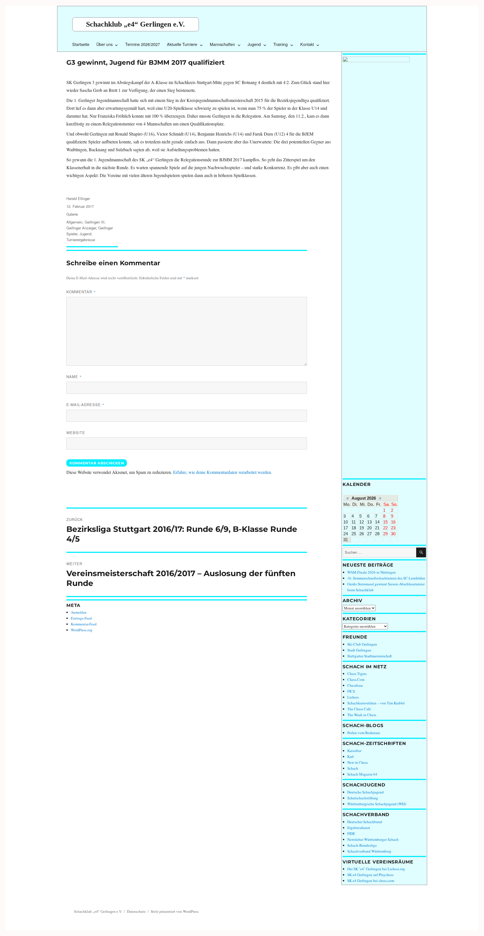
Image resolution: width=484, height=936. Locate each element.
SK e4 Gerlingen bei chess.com (370, 880)
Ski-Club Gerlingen (362, 644)
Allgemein (74, 222)
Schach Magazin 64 (362, 774)
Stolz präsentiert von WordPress (175, 911)
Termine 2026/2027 (142, 44)
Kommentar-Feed (84, 624)
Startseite (80, 44)
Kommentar (81, 291)
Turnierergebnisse (80, 239)
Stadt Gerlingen (359, 650)
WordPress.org (81, 629)
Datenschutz (136, 911)
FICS (351, 691)
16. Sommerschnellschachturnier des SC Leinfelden (386, 578)
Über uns (104, 44)
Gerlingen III (94, 222)
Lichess (353, 697)
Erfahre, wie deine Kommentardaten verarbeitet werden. (222, 472)
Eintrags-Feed (81, 618)
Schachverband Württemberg (369, 851)
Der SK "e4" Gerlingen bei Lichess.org (376, 868)
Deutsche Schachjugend (365, 792)
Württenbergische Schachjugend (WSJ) (376, 803)
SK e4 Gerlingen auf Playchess (370, 874)
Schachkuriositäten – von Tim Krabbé (376, 703)
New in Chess (357, 762)
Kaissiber (354, 750)
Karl (350, 756)
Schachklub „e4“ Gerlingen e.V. (135, 24)
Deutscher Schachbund (364, 821)
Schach (352, 768)
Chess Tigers (357, 673)
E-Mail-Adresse (85, 404)
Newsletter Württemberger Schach (373, 839)
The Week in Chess (361, 714)
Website (75, 432)
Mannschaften (222, 44)
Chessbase (355, 685)
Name (74, 376)
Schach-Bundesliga (362, 845)
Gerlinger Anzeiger (81, 227)
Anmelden (79, 612)
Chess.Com (355, 679)
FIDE (351, 833)
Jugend (254, 44)
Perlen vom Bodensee (363, 732)
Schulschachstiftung (362, 797)
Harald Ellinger (78, 198)
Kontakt (307, 44)
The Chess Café (359, 708)
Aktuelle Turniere (182, 44)
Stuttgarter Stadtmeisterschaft (369, 655)
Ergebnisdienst (358, 827)
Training (280, 44)
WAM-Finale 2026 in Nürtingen (371, 572)
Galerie (72, 214)
